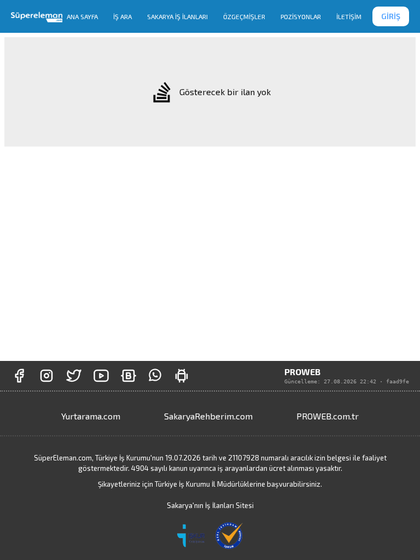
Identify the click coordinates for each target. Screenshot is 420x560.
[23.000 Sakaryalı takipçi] (46, 376)
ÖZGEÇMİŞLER (244, 16)
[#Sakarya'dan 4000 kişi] (74, 376)
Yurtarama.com (90, 416)
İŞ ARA (122, 16)
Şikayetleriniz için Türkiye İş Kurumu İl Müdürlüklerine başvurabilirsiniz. (210, 484)
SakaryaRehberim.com (208, 416)
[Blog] (128, 376)
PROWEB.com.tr (327, 416)
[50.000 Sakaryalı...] (19, 376)
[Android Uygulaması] (181, 376)
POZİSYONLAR (301, 16)
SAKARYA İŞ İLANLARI (177, 16)
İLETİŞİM (348, 16)
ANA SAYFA (82, 16)
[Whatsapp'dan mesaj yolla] (155, 376)
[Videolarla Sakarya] (101, 376)
